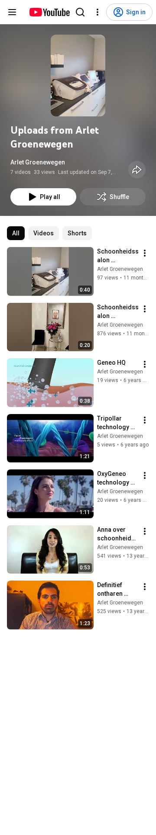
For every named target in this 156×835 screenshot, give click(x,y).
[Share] (137, 169)
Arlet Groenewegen (37, 162)
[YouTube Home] (49, 12)
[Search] (80, 12)
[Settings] (97, 12)
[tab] (16, 233)
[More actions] (144, 253)
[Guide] (12, 12)
